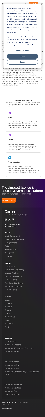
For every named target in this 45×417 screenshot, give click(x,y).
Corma (11, 76)
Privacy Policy (6, 409)
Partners (9, 323)
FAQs (7, 246)
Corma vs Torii (12, 368)
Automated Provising (14, 270)
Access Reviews (12, 273)
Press (7, 313)
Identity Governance (14, 239)
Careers (8, 303)
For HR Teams (11, 290)
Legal (7, 320)
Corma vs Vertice (13, 388)
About (7, 300)
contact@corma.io (11, 226)
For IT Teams (11, 280)
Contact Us (10, 317)
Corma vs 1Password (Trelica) (19, 348)
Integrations (11, 243)
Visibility (10, 266)
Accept (22, 56)
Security (9, 307)
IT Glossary (10, 341)
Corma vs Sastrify (13, 384)
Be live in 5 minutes (8, 200)
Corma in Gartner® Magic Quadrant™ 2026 (22, 373)
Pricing (8, 256)
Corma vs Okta (11, 391)
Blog (7, 327)
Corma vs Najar (12, 365)
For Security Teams (14, 283)
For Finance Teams (13, 286)
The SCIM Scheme (12, 394)
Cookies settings (22, 50)
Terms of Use (6, 405)
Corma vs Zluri (12, 351)
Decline (22, 62)
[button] (42, 4)
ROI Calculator (12, 362)
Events (8, 310)
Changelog (9, 253)
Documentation (11, 249)
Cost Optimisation (13, 276)
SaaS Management (12, 236)
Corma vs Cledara (13, 345)
